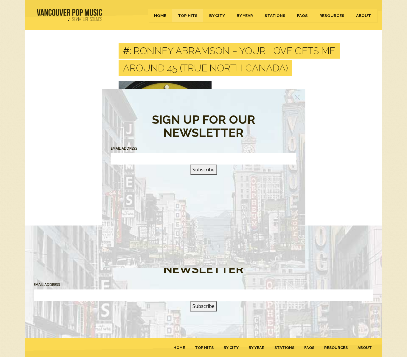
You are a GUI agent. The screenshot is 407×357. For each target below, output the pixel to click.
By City (217, 15)
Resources (331, 15)
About (363, 15)
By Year (245, 15)
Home (160, 15)
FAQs (302, 15)
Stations (275, 15)
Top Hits (188, 15)
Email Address (47, 284)
